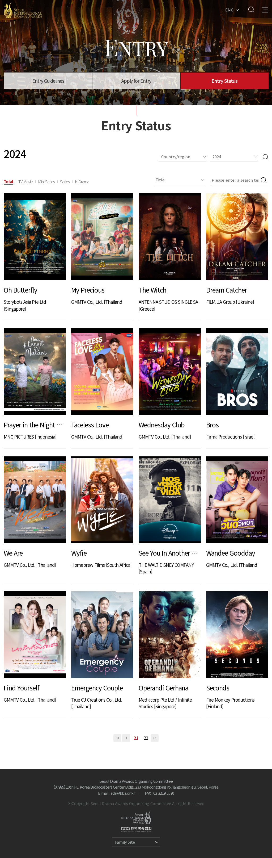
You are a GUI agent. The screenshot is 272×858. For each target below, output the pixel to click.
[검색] (265, 156)
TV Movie (25, 181)
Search (251, 9)
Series (65, 181)
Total (8, 181)
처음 (117, 738)
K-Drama (82, 181)
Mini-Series (46, 181)
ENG (229, 9)
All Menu (265, 9)
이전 (126, 738)
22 (146, 738)
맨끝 (155, 738)
